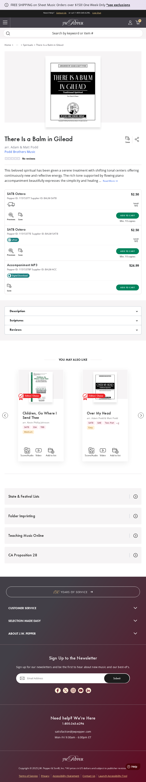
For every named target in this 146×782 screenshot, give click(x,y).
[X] (65, 691)
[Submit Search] (8, 33)
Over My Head (99, 413)
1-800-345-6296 (73, 723)
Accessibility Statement (66, 776)
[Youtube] (80, 691)
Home (8, 45)
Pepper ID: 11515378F (19, 269)
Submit (116, 678)
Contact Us (61, 12)
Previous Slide (5, 415)
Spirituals (28, 45)
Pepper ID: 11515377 (18, 198)
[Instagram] (73, 691)
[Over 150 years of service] (73, 592)
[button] (73, 90)
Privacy (45, 776)
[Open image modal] (73, 93)
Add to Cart (127, 215)
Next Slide (141, 415)
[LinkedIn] (88, 691)
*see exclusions (118, 5)
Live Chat (96, 12)
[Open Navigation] (5, 22)
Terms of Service (28, 776)
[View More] (17, 45)
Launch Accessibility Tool (112, 776)
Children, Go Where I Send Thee (40, 415)
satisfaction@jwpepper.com (73, 731)
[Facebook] (58, 691)
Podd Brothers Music (20, 152)
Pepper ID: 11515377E (19, 233)
